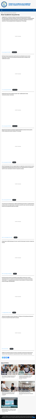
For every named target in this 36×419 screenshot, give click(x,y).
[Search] (33, 10)
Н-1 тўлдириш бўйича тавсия (6, 312)
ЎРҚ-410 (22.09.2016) (5, 348)
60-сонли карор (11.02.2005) (6, 52)
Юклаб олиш (14, 52)
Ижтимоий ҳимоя (4, 373)
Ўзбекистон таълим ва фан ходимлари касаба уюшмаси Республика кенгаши (20, 4)
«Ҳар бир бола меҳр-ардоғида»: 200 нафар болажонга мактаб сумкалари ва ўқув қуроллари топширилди (25, 377)
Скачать (14, 162)
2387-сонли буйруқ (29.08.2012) (7, 273)
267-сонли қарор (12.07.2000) (6, 162)
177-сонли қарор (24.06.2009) (6, 89)
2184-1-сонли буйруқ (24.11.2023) (7, 237)
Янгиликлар (14, 373)
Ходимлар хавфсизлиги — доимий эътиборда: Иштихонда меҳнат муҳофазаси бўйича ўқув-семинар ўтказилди (9, 410)
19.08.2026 (4, 395)
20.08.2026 (4, 378)
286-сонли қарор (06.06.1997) (6, 199)
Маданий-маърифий (9, 373)
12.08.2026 (4, 412)
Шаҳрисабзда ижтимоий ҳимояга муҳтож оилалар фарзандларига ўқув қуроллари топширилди (8, 393)
